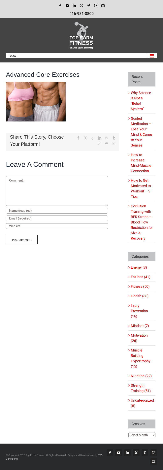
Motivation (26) (139, 338)
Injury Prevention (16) (139, 310)
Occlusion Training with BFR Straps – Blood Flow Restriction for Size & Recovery (142, 222)
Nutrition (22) (141, 376)
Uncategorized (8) (142, 403)
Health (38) (139, 296)
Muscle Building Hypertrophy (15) (140, 358)
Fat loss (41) (140, 277)
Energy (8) (139, 267)
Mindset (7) (140, 326)
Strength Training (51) (141, 388)
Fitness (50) (140, 286)
